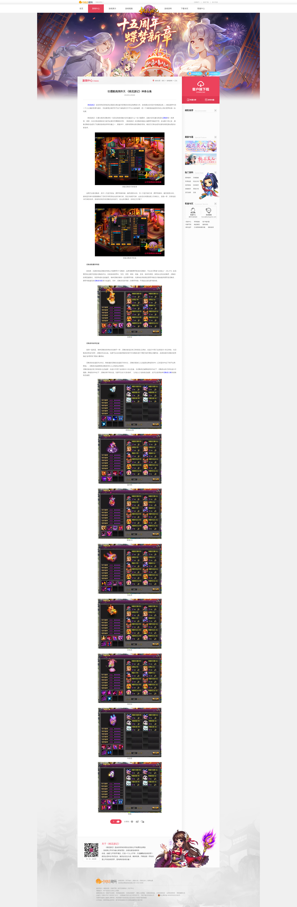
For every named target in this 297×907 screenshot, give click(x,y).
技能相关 (188, 189)
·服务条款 (205, 224)
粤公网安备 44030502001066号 (170, 895)
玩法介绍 (196, 181)
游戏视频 (129, 9)
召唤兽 (106, 118)
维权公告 (135, 880)
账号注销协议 (122, 888)
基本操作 (188, 177)
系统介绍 (196, 189)
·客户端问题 (206, 221)
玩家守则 (113, 888)
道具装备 (188, 185)
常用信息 (188, 181)
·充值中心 (188, 221)
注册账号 (196, 2)
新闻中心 (96, 9)
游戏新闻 (169, 80)
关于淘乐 (128, 880)
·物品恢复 (197, 224)
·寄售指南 (197, 221)
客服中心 (201, 9)
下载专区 (184, 9)
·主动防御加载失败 (199, 227)
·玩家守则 (188, 224)
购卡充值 (215, 2)
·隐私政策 (211, 227)
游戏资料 (168, 9)
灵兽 (194, 192)
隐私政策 (106, 888)
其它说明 (188, 192)
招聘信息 (150, 880)
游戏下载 (206, 2)
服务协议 (99, 888)
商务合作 (143, 880)
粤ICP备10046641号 (147, 895)
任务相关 (196, 185)
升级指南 (196, 177)
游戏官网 (121, 880)
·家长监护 (188, 227)
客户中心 (131, 888)
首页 (81, 9)
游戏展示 (112, 9)
